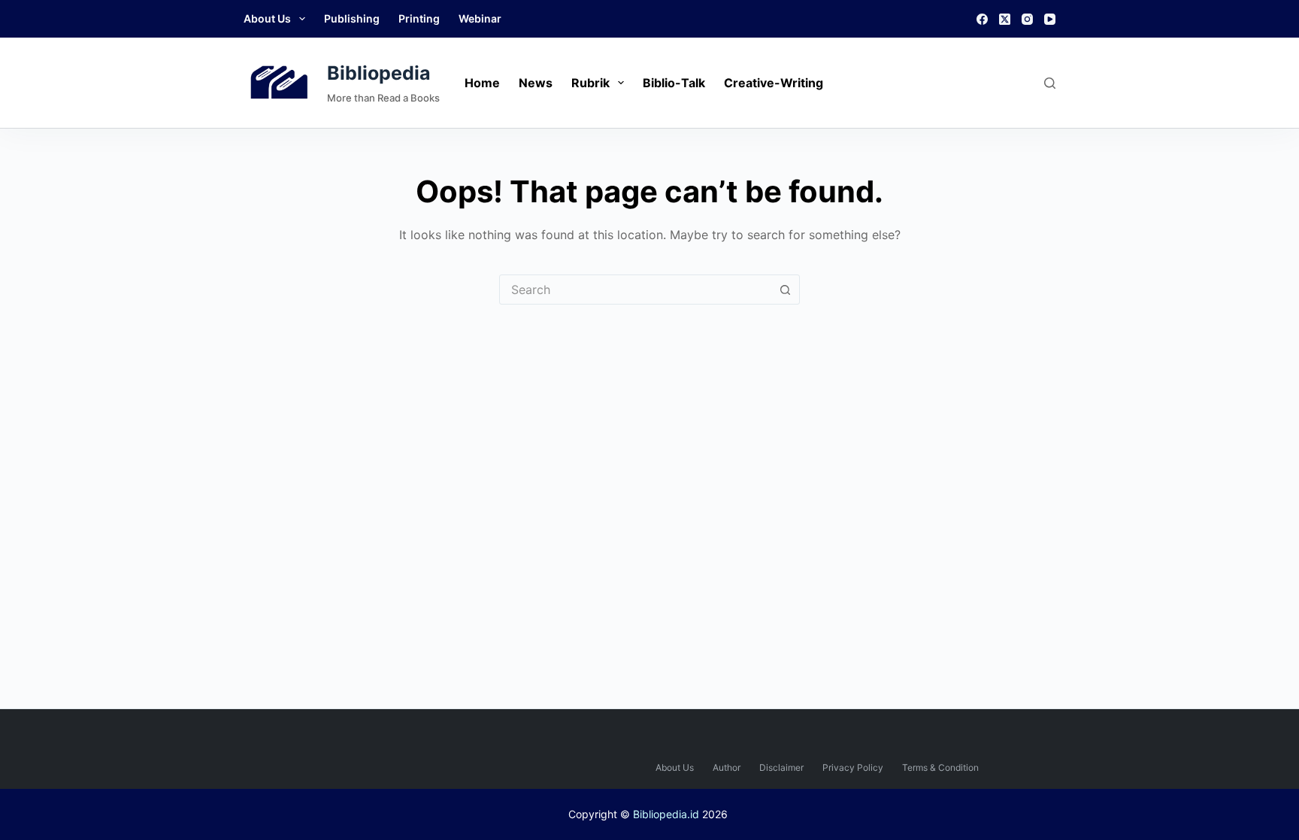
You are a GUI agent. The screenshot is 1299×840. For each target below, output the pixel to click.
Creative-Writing (773, 82)
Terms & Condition (940, 767)
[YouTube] (1049, 19)
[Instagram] (1027, 19)
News (536, 82)
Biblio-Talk (674, 82)
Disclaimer (781, 767)
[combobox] (635, 289)
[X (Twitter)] (1004, 19)
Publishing (352, 18)
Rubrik (590, 82)
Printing (419, 18)
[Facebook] (982, 19)
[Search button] (785, 289)
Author (726, 767)
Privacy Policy (852, 767)
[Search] (1049, 83)
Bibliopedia (379, 73)
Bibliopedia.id (666, 814)
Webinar (480, 18)
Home (482, 82)
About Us (267, 18)
